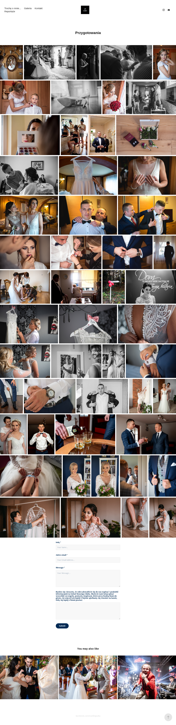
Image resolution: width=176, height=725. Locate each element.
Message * (60, 568)
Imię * (58, 542)
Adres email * (62, 555)
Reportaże (9, 11)
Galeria (28, 8)
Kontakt (39, 8)
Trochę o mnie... (12, 8)
